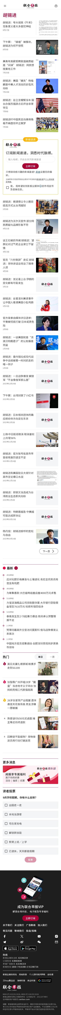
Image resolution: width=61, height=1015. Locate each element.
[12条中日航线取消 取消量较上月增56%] (47, 439)
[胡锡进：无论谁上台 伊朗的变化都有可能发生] (47, 284)
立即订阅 (30, 918)
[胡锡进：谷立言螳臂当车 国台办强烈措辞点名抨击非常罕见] (47, 105)
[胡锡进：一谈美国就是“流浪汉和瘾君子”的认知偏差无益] (47, 342)
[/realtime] (16, 568)
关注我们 (19, 925)
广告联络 (30, 925)
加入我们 (42, 925)
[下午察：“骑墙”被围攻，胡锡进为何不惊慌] (47, 47)
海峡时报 (21, 980)
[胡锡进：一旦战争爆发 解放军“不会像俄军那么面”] (47, 381)
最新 (10, 568)
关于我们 (7, 925)
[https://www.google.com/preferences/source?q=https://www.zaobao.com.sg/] (45, 980)
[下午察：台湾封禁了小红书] (47, 400)
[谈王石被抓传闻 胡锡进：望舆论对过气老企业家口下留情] (47, 245)
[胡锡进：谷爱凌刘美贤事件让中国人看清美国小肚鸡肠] (47, 304)
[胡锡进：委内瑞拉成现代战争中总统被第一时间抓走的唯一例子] (47, 362)
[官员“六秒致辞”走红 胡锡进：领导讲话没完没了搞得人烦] (47, 265)
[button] (40, 186)
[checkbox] (7, 187)
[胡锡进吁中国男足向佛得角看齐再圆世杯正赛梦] (47, 124)
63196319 (23, 957)
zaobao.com (24, 999)
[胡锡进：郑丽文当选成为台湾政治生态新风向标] (47, 497)
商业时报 (31, 980)
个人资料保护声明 (37, 974)
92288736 (33, 966)
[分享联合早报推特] (22, 936)
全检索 (50, 974)
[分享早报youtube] (39, 936)
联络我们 (19, 930)
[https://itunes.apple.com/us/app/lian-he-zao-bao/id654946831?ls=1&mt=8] (10, 948)
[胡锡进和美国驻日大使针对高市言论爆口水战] (47, 478)
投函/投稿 (31, 930)
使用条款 (40, 179)
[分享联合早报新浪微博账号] (22, 942)
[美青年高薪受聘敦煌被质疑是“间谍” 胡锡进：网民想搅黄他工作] (47, 66)
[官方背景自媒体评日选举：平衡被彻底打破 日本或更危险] (47, 323)
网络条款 (23, 974)
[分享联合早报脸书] (4, 936)
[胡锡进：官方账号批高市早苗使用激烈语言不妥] (47, 459)
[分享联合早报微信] (39, 942)
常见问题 (7, 930)
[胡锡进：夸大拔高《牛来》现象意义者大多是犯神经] (47, 28)
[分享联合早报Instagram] (56, 936)
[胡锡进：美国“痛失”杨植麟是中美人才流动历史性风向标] (47, 86)
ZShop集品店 (9, 980)
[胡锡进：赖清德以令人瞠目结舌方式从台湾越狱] (47, 207)
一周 (52, 656)
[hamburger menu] (5, 6)
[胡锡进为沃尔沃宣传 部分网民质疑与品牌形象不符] (47, 226)
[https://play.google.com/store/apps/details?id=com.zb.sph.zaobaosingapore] (28, 948)
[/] (30, 6)
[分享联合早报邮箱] (56, 942)
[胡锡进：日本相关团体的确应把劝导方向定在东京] (47, 420)
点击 (38, 171)
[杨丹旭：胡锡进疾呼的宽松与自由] (47, 536)
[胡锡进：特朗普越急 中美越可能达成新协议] (47, 517)
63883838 (17, 960)
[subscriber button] (56, 6)
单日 (40, 656)
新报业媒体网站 (10, 974)
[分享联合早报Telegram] (4, 942)
